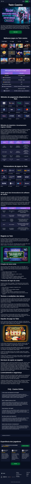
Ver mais (15, 463)
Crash (19, 41)
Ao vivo (11, 41)
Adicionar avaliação (25, 445)
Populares (3, 41)
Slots (26, 41)
